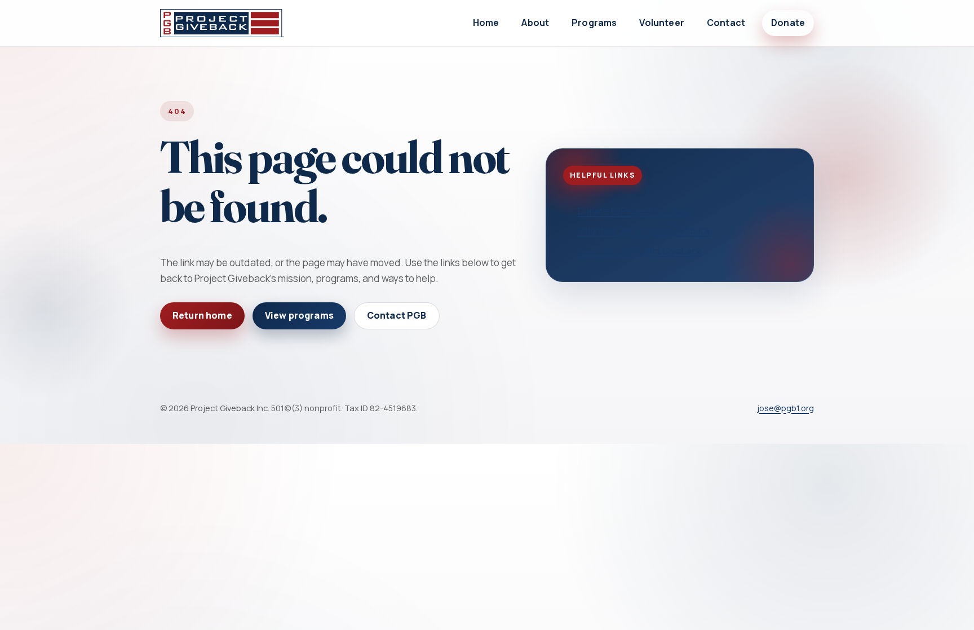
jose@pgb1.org (785, 407)
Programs (594, 22)
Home (486, 22)
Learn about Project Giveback (639, 251)
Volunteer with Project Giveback (644, 230)
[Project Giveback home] (222, 23)
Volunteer (661, 22)
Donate (788, 22)
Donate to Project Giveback (635, 211)
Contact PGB (397, 315)
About (535, 22)
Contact (726, 22)
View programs (299, 315)
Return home (202, 315)
